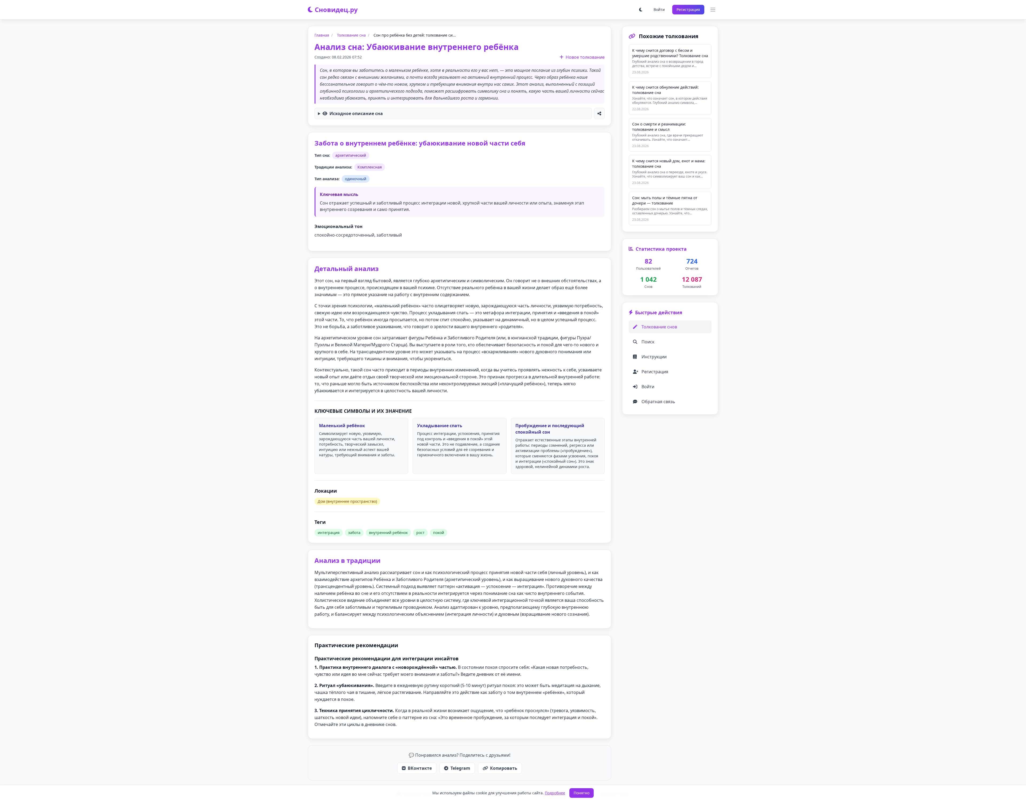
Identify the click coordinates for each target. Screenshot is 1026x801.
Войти (659, 9)
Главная (321, 35)
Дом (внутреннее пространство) (347, 501)
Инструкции (654, 357)
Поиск (648, 342)
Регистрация (688, 9)
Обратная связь (658, 402)
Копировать (503, 768)
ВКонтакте (420, 768)
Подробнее (555, 792)
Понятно (581, 792)
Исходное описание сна (356, 113)
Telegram (460, 768)
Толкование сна (351, 35)
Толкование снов (659, 327)
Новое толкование (585, 57)
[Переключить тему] (640, 9)
